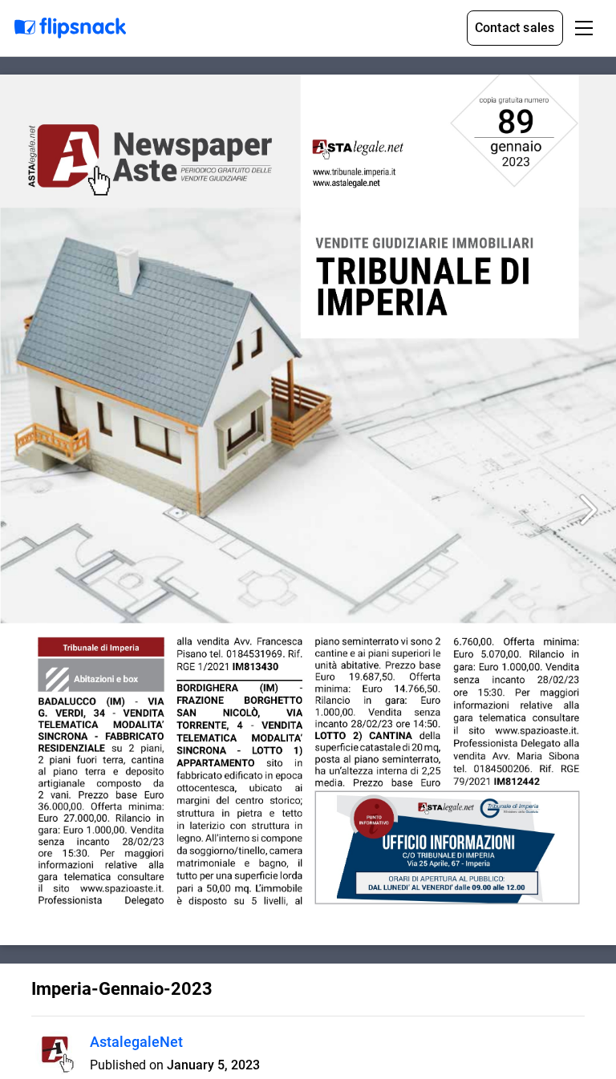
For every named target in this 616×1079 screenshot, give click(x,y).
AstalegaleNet (136, 1041)
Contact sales (515, 27)
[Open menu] (584, 28)
